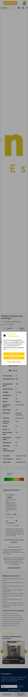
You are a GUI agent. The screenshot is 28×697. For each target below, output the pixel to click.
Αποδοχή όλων (14, 354)
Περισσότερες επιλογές (14, 362)
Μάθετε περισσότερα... (12, 349)
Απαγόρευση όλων (14, 358)
